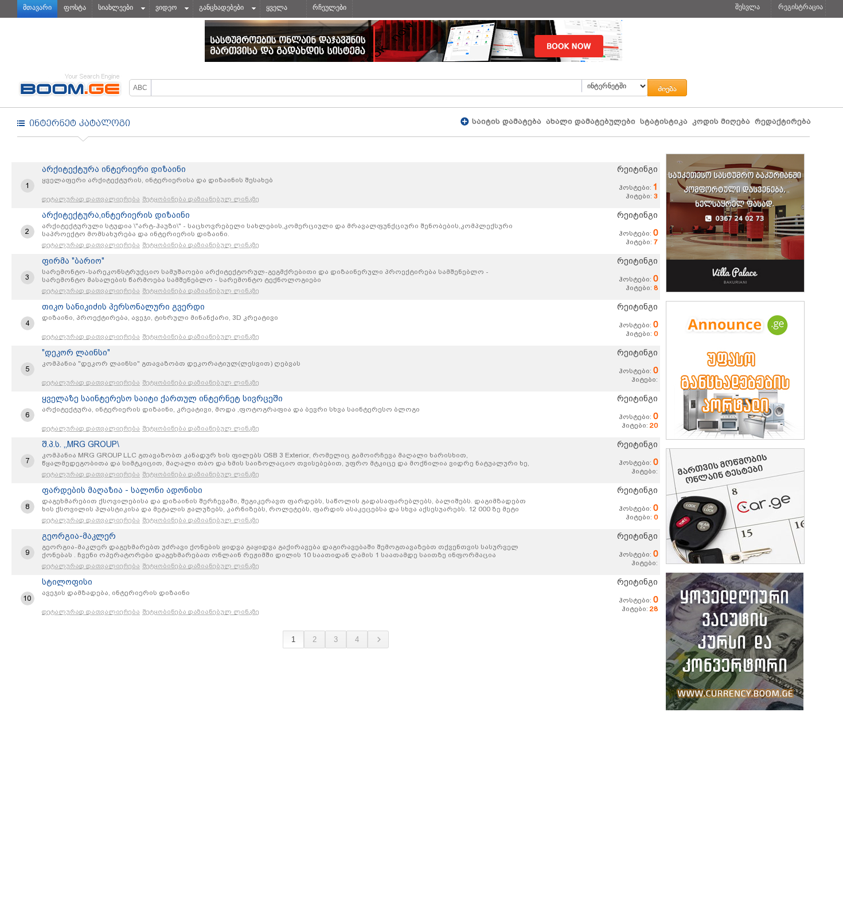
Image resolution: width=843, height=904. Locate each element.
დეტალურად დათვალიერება (91, 199)
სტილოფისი (67, 581)
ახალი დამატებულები (590, 121)
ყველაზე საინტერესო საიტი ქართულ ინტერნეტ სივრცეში (162, 398)
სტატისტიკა (664, 121)
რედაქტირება (783, 121)
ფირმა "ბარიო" (73, 260)
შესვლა (747, 7)
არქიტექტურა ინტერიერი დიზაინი (114, 169)
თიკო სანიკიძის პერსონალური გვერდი (123, 306)
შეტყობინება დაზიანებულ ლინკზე (200, 199)
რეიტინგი (637, 169)
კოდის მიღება (721, 121)
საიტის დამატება (505, 121)
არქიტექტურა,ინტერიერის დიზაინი (116, 215)
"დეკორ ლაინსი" (76, 352)
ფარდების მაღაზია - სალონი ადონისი (122, 490)
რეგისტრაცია (800, 7)
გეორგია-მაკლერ (79, 536)
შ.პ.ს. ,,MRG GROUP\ (80, 444)
